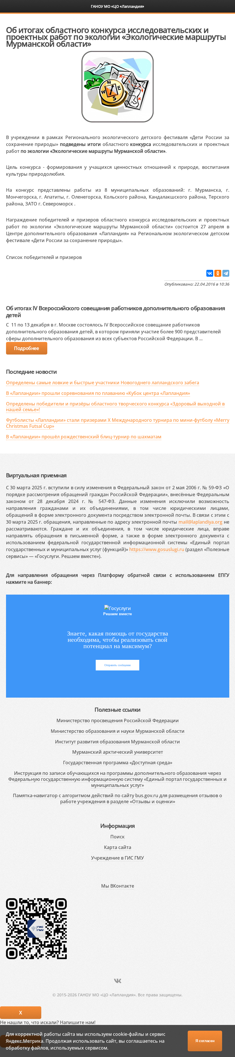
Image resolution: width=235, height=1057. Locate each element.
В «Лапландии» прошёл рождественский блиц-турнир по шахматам (83, 437)
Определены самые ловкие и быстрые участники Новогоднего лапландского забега (102, 382)
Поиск (117, 837)
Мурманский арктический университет (117, 752)
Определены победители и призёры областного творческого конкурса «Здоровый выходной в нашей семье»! (115, 407)
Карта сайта (117, 847)
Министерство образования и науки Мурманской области (118, 731)
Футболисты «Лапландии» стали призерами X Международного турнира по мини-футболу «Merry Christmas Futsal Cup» (117, 423)
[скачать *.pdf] (88, 256)
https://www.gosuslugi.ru (156, 549)
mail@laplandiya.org (200, 522)
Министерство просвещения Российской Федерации (117, 720)
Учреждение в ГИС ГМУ (117, 858)
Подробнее (26, 348)
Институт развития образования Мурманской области (117, 742)
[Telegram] (225, 273)
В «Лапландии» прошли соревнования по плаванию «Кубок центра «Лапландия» (98, 393)
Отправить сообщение (117, 665)
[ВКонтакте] (209, 273)
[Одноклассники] (217, 273)
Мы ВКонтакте (117, 886)
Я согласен (205, 1041)
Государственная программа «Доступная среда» (117, 762)
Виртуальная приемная (36, 475)
